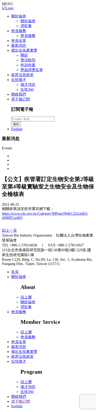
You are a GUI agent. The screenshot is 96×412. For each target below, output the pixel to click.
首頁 (15, 272)
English (16, 129)
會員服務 (18, 31)
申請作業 (28, 65)
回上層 (26, 297)
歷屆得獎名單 (32, 70)
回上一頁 (9, 230)
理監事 (26, 26)
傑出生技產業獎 (24, 50)
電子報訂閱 (20, 99)
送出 (16, 124)
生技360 (27, 89)
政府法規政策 (22, 75)
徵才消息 (28, 85)
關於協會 (18, 16)
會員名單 (18, 41)
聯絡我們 (18, 94)
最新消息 (18, 45)
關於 (24, 55)
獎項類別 (28, 60)
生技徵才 (18, 80)
